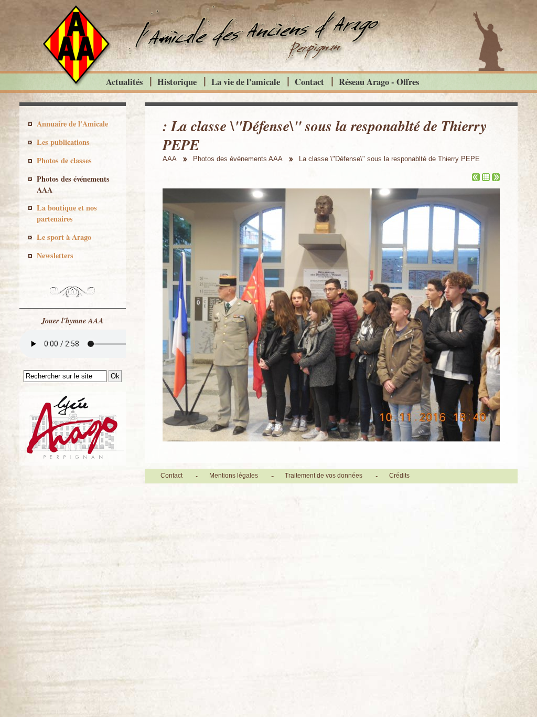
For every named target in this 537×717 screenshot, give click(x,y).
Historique (177, 81)
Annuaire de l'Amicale (72, 123)
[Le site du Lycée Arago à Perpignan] (72, 463)
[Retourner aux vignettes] (486, 178)
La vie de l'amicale (245, 81)
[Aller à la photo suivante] (496, 178)
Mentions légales (233, 475)
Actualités (124, 81)
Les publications (63, 141)
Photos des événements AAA (73, 184)
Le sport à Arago (64, 236)
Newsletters (55, 255)
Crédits (399, 475)
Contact (309, 81)
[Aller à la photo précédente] (476, 178)
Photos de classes (64, 160)
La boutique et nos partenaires (67, 213)
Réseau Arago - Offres (379, 81)
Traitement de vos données (323, 475)
